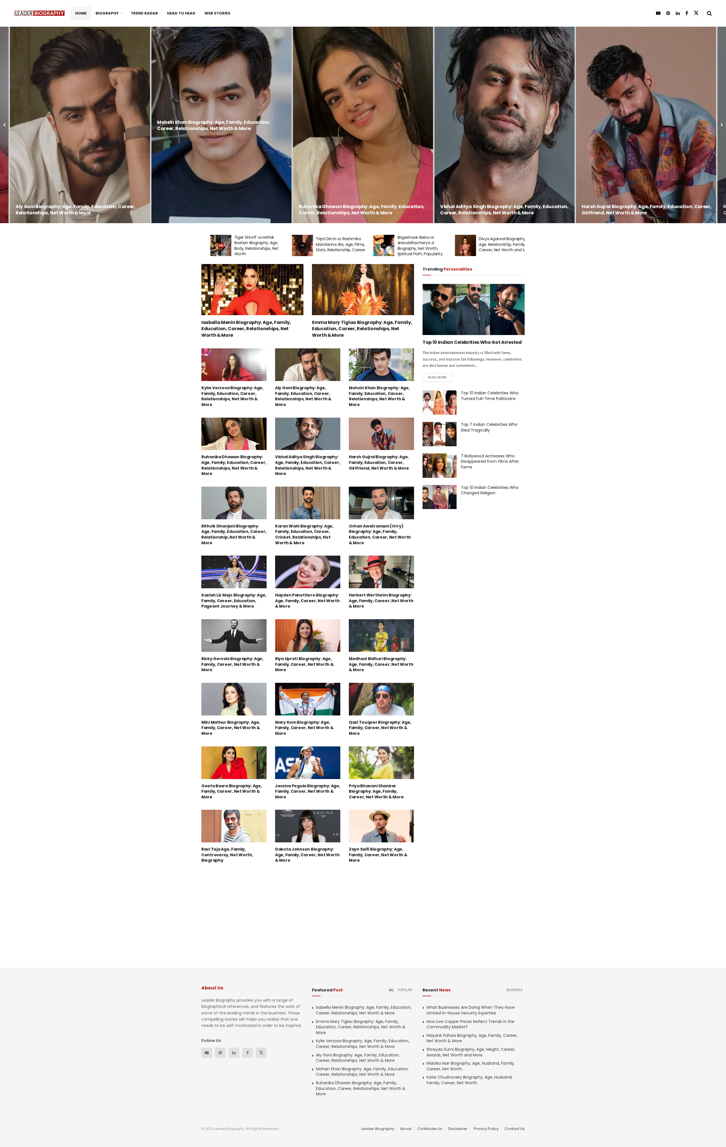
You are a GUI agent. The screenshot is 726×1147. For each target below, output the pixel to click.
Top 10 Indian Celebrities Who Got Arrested (472, 342)
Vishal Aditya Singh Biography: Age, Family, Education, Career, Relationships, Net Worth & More (363, 209)
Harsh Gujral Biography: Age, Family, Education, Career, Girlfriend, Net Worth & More (505, 209)
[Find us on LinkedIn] (678, 13)
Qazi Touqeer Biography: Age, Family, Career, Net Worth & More (380, 727)
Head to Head (181, 13)
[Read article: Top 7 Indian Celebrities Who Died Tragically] (440, 434)
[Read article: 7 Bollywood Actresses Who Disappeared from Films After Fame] (440, 465)
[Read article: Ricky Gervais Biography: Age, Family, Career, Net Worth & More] (234, 635)
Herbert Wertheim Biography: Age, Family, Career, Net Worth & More (381, 600)
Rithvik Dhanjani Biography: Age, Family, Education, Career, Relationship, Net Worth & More (642, 209)
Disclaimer (458, 1128)
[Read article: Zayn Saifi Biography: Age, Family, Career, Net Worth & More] (381, 826)
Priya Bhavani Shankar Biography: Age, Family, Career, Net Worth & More (376, 791)
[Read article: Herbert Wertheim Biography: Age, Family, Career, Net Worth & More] (381, 572)
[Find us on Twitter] (696, 13)
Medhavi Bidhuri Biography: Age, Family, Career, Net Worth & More (381, 664)
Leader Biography (377, 1128)
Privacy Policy (486, 1128)
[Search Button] (709, 13)
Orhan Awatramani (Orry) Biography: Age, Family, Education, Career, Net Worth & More (380, 534)
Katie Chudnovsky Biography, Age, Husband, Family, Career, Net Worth (469, 1080)
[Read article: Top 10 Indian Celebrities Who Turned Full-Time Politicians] (440, 402)
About (405, 1128)
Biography (107, 13)
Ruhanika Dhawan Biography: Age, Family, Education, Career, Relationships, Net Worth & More (220, 209)
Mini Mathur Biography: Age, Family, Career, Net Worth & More (230, 727)
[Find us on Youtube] (658, 13)
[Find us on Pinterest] (668, 13)
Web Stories (217, 13)
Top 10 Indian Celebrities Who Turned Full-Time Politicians (490, 395)
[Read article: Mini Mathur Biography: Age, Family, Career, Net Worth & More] (234, 699)
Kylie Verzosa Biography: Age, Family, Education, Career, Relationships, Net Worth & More (232, 396)
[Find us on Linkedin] (234, 1053)
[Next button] (721, 125)
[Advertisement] (80, 173)
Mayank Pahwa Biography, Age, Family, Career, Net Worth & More (472, 1038)
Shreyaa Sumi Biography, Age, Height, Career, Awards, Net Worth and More (471, 1052)
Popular (405, 989)
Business (514, 989)
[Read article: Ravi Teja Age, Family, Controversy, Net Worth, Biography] (234, 826)
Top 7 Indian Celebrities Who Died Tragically (489, 427)
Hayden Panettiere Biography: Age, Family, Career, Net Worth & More (307, 600)
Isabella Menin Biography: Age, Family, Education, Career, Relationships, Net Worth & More (246, 328)
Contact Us (515, 1128)
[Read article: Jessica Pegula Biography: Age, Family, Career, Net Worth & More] (307, 762)
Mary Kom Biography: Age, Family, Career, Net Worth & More (304, 727)
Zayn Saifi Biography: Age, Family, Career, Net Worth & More (378, 854)
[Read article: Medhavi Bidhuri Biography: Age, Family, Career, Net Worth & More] (381, 635)
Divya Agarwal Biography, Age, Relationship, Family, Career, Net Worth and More (497, 244)
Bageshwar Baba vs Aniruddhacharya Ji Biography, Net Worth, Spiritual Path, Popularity (411, 246)
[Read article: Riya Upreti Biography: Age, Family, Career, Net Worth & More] (307, 635)
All (391, 989)
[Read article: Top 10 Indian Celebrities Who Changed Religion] (440, 497)
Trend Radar (144, 13)
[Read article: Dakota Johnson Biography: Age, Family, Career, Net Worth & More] (307, 826)
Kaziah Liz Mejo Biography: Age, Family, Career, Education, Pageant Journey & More (233, 600)
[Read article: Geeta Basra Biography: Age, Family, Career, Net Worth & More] (234, 762)
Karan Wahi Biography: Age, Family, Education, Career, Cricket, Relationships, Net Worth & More (304, 534)
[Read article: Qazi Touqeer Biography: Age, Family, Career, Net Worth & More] (381, 699)
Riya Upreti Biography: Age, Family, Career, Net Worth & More (304, 664)
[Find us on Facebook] (686, 13)
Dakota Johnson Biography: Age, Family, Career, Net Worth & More (307, 854)
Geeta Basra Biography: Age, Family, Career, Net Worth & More (231, 791)
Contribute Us (429, 1128)
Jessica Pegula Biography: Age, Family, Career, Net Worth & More (307, 791)
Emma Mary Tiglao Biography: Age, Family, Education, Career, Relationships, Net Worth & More (362, 328)
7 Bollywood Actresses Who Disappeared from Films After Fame (490, 461)
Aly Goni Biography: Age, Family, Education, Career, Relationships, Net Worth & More (303, 396)
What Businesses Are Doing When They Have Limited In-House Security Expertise (471, 1010)
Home (80, 13)
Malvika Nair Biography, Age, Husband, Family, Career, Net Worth (471, 1066)
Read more (440, 377)
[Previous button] (4, 125)
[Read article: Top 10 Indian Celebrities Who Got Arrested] (474, 309)
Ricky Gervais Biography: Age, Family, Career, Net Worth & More (232, 664)
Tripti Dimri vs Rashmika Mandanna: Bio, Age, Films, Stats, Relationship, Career (331, 244)
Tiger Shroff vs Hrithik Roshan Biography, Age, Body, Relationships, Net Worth (247, 246)
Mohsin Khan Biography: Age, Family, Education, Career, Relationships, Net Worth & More (72, 125)
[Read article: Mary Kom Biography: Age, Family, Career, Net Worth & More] (307, 699)
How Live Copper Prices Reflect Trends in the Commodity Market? (470, 1024)
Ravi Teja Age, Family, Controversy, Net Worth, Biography (227, 854)
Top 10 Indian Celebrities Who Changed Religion (490, 490)
